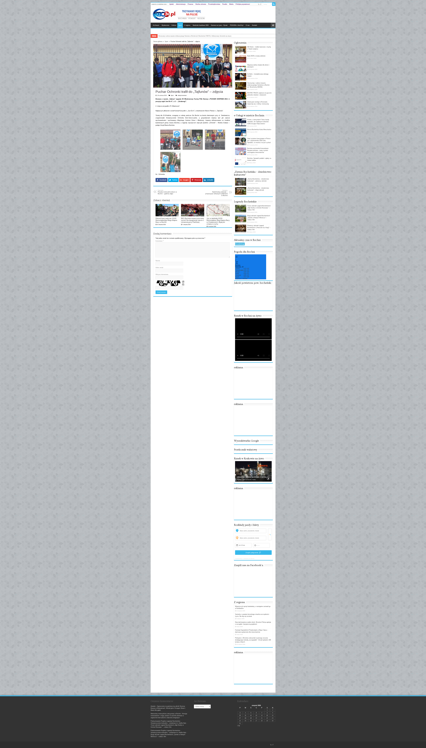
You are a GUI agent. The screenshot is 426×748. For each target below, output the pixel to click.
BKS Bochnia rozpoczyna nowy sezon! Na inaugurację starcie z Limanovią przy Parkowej (192, 220)
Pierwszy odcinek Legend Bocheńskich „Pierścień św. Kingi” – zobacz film (258, 227)
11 (245, 715)
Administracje (180, 4)
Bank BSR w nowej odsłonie (256, 56)
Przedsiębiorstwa (214, 4)
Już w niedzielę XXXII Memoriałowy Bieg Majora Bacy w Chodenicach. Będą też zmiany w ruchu (218, 221)
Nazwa (158, 260)
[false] (270, 534)
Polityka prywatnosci (243, 4)
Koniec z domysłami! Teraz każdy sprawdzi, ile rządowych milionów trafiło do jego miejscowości (258, 121)
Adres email (159, 267)
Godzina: (240, 244)
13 (256, 715)
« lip (238, 725)
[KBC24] (179, 14)
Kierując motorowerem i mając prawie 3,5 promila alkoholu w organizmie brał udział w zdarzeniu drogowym (169, 715)
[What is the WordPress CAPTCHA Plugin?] (169, 283)
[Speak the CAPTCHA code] (183, 284)
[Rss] (259, 4)
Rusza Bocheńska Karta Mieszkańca (259, 129)
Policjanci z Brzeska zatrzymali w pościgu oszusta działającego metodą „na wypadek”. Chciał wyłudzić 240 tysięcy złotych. (253, 640)
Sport (180, 25)
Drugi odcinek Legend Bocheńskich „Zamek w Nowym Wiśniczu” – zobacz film (258, 218)
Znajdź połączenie (252, 552)
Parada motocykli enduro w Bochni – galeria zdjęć (167, 192)
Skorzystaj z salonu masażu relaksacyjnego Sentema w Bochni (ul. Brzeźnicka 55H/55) (258, 85)
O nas (248, 25)
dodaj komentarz (182, 95)
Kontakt (254, 25)
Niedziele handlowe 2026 (201, 25)
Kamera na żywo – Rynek (219, 25)
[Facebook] (260, 4)
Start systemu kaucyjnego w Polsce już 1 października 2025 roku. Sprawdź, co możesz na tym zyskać (259, 140)
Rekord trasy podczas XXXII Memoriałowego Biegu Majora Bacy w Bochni (166, 220)
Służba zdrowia (200, 4)
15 (267, 715)
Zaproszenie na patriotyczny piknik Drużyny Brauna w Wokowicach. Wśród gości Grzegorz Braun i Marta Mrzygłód (168, 708)
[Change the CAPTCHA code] (183, 282)
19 (251, 718)
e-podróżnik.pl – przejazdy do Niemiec (244, 558)
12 (251, 715)
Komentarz (160, 241)
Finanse (190, 4)
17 (240, 718)
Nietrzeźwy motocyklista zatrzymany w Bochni (166, 713)
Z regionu (187, 25)
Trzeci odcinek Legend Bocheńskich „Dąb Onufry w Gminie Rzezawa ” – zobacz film (259, 208)
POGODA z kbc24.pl (236, 25)
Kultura (174, 25)
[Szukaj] (273, 4)
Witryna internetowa (162, 274)
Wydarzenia (165, 25)
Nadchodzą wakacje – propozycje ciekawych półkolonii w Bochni (216, 193)
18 (245, 718)
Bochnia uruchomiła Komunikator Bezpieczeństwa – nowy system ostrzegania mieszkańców (257, 150)
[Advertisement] (253, 384)
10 (240, 715)
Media (231, 4)
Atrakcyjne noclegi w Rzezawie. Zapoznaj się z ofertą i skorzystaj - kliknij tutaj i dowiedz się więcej (188, 36)
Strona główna (157, 41)
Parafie (224, 4)
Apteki (171, 4)
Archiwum (156, 25)
